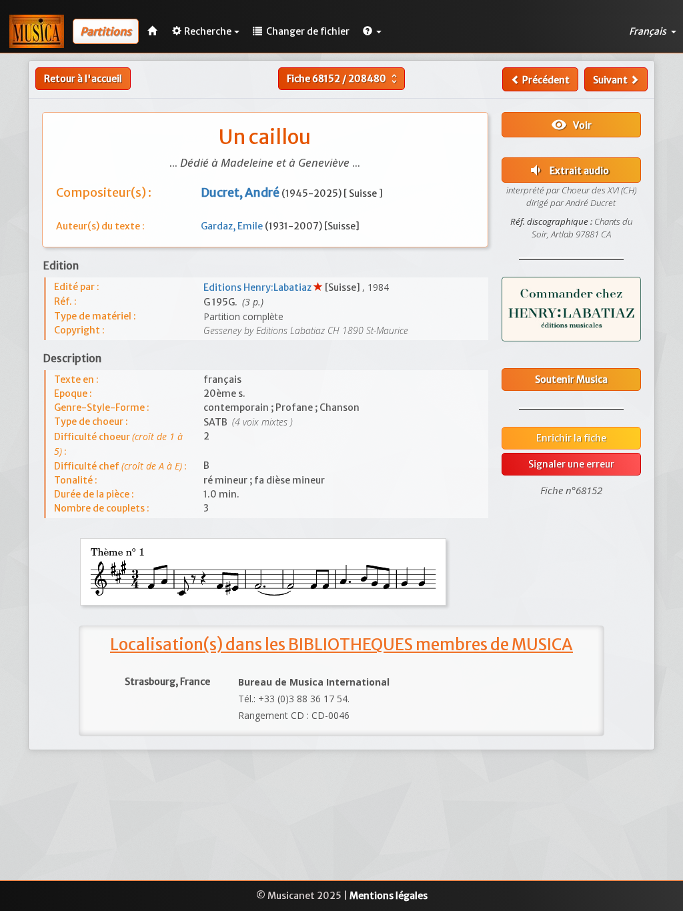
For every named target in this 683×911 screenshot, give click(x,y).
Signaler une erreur (571, 464)
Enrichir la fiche (571, 438)
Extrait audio (568, 170)
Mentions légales (389, 896)
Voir (571, 125)
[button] (372, 31)
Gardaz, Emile (233, 226)
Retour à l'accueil (83, 79)
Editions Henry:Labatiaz (258, 287)
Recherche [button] (207, 31)
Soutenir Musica (571, 379)
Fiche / (343, 79)
